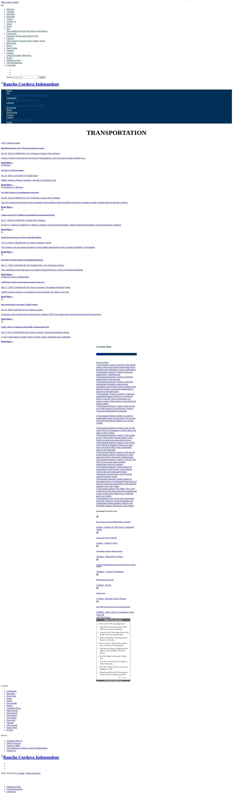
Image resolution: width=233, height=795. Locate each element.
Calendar (10, 12)
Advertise (10, 14)
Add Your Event (103, 617)
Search (9, 77)
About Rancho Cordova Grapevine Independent (26, 748)
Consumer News (25, 41)
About (9, 24)
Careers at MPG (13, 746)
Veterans (10, 50)
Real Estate (11, 43)
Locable (21, 773)
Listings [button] (9, 53)
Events (9, 58)
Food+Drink (11, 48)
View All (100, 615)
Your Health (11, 31)
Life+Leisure (12, 41)
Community (11, 691)
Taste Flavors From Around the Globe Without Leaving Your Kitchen (113, 628)
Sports (9, 46)
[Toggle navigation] (2, 5)
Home (9, 26)
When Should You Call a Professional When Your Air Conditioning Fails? (113, 673)
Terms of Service (13, 743)
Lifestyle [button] (10, 38)
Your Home (31, 31)
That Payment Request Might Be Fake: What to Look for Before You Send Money (114, 651)
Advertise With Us (14, 741)
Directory (10, 9)
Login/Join (11, 65)
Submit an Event (13, 60)
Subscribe (10, 16)
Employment (21, 36)
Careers (9, 19)
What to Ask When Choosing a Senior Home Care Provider (113, 639)
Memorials (26, 55)
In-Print (9, 730)
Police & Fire (32, 36)
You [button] (8, 29)
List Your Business (14, 63)
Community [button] (11, 33)
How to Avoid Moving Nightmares (112, 624)
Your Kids (21, 31)
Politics (36, 41)
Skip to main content (10, 2)
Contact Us (11, 21)
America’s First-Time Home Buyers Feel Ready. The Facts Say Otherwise (114, 633)
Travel (42, 41)
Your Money (42, 31)
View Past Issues (102, 362)
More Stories (122, 677)
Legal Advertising (14, 55)
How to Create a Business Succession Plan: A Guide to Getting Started (113, 644)
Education (10, 36)
